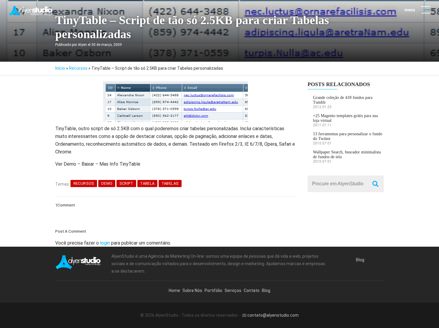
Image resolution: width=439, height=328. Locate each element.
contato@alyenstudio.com (273, 315)
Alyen (82, 45)
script (126, 183)
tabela (147, 183)
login (105, 243)
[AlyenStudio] (31, 11)
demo (107, 183)
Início (60, 68)
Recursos (78, 68)
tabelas (170, 183)
